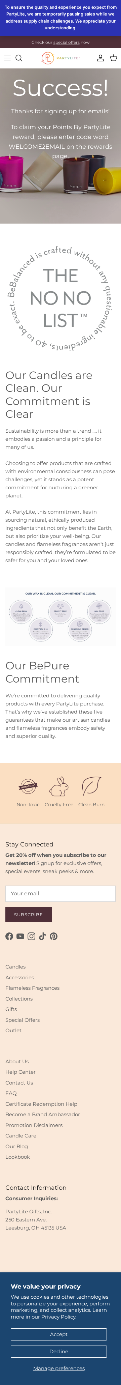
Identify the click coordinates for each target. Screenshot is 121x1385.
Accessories (19, 977)
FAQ (11, 1093)
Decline (58, 1351)
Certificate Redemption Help (41, 1104)
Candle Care (20, 1135)
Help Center (20, 1072)
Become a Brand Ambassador (42, 1114)
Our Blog (16, 1146)
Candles (15, 966)
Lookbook (17, 1157)
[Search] (22, 58)
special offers (66, 42)
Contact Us (19, 1082)
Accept (59, 1334)
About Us (17, 1061)
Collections (19, 999)
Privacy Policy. (58, 1317)
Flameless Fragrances (32, 988)
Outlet (13, 1030)
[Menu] (7, 58)
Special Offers (22, 1020)
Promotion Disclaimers (34, 1125)
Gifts (11, 1009)
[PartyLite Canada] (60, 58)
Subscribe (28, 914)
